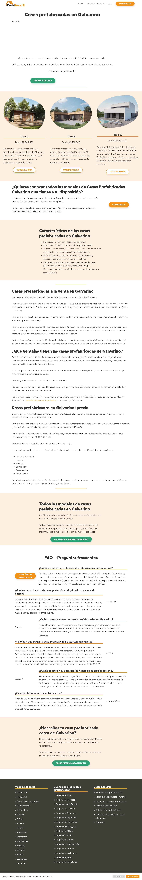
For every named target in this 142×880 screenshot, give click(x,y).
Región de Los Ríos (65, 848)
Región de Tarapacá (65, 799)
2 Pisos (20, 819)
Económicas (22, 810)
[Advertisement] (62, 39)
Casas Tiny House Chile (28, 801)
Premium (21, 845)
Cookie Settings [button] (119, 876)
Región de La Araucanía (67, 844)
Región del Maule (64, 830)
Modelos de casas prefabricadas (71, 539)
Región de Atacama (65, 808)
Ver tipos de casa (43, 80)
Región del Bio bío (64, 839)
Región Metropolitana (66, 822)
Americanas (22, 841)
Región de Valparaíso (66, 817)
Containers (22, 836)
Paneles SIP (22, 792)
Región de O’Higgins (66, 826)
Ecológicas (22, 858)
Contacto (100, 822)
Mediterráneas (23, 805)
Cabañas (21, 814)
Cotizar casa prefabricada (108, 810)
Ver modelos (118, 204)
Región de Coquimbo (66, 813)
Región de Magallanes (66, 861)
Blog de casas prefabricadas (109, 792)
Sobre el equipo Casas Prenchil (110, 796)
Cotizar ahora (24, 170)
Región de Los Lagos (66, 853)
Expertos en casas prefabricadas (111, 801)
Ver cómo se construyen (25, 576)
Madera (20, 823)
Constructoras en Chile (106, 805)
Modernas (21, 832)
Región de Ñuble (64, 835)
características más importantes (41, 400)
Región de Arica (63, 795)
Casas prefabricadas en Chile (71, 763)
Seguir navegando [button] (132, 876)
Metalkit (20, 827)
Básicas (20, 854)
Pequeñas (21, 863)
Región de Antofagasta (67, 804)
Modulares (22, 796)
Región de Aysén (64, 857)
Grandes (21, 850)
